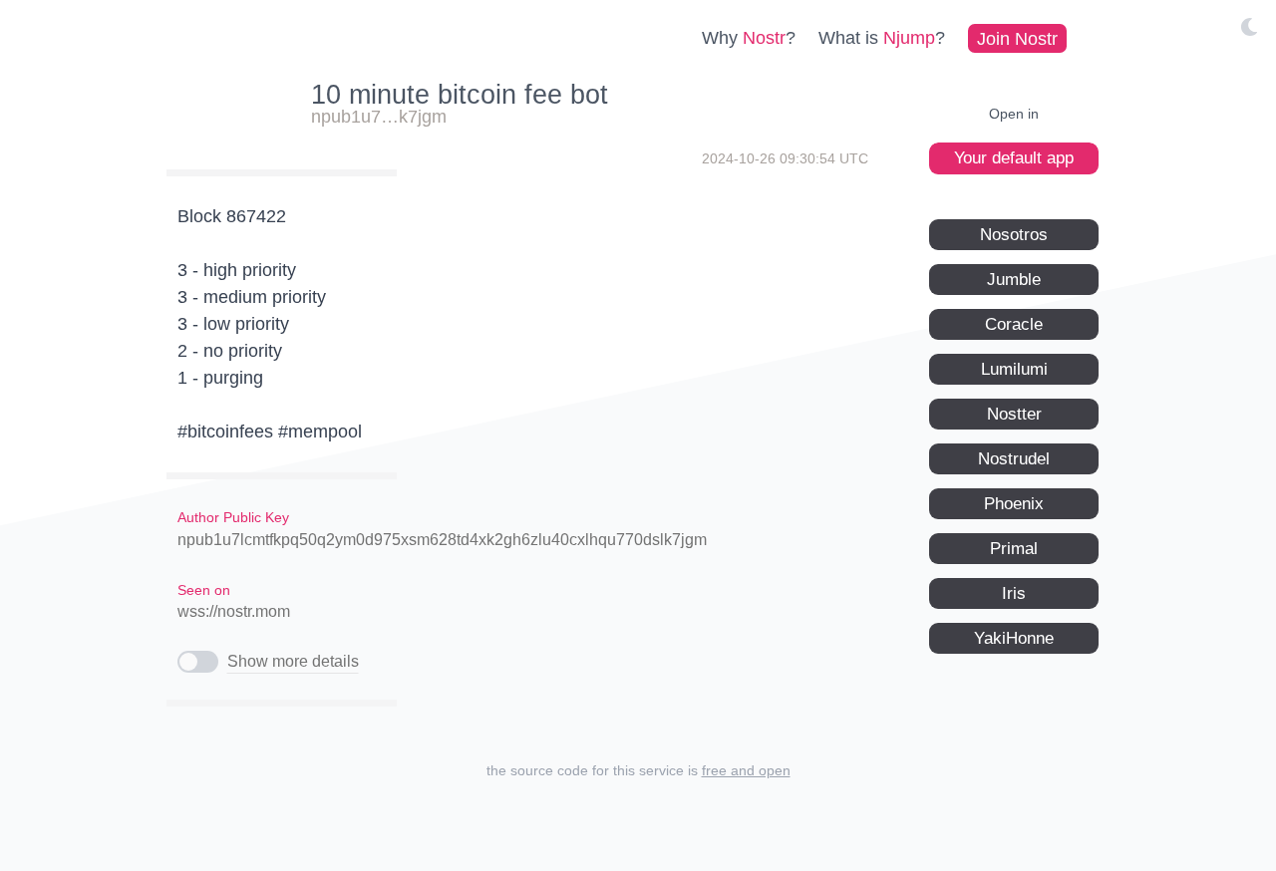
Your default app (1014, 157)
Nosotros (1014, 233)
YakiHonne (1014, 637)
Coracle (1014, 323)
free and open (746, 770)
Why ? (749, 38)
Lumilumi (1014, 368)
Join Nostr (1017, 38)
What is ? (881, 38)
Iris (1014, 592)
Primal (1014, 547)
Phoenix (1014, 502)
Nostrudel (1014, 457)
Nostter (1014, 413)
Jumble (1014, 278)
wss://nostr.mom (233, 611)
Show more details (293, 661)
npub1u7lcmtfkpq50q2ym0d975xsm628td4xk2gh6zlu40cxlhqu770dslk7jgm (442, 539)
